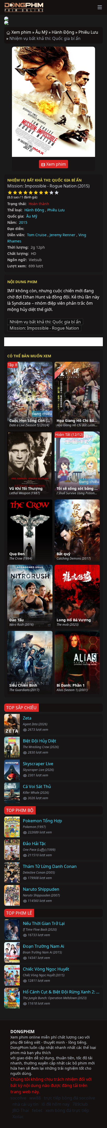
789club (80, 1104)
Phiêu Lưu (56, 209)
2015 (23, 222)
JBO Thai (20, 1110)
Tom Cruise (36, 234)
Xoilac (18, 1116)
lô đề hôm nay (55, 1104)
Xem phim (55, 164)
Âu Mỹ (31, 216)
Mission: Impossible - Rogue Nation (44, 328)
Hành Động (34, 209)
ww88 (35, 1098)
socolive (18, 1098)
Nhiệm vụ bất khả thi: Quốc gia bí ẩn (44, 180)
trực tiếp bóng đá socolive (69, 1098)
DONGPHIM (22, 1031)
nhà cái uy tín (25, 1104)
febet (37, 1110)
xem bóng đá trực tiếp (67, 1110)
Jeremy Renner (62, 234)
